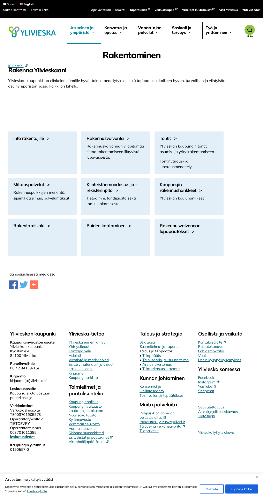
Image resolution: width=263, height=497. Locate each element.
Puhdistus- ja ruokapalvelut (162, 422)
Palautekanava (211, 346)
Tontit (165, 138)
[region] (131, 485)
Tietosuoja (206, 416)
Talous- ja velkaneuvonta (160, 426)
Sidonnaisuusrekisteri (86, 432)
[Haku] (250, 29)
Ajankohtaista (101, 10)
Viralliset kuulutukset (196, 10)
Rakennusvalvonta (105, 138)
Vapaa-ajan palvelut (149, 30)
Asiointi (120, 10)
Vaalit (203, 355)
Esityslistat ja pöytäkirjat (89, 437)
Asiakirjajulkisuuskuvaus (218, 411)
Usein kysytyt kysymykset (219, 359)
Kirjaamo (76, 373)
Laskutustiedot (81, 368)
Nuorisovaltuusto (82, 415)
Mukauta (212, 489)
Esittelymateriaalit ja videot (91, 364)
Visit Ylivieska (228, 10)
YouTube (205, 386)
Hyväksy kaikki (241, 489)
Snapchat (206, 391)
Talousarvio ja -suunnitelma (165, 359)
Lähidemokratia (211, 351)
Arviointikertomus (157, 364)
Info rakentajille (28, 138)
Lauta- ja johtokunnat (86, 410)
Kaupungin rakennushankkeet (178, 187)
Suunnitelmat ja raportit (159, 346)
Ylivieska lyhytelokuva (216, 432)
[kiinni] (258, 476)
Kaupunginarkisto (83, 377)
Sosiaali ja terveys (181, 30)
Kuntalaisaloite (210, 342)
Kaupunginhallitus (83, 401)
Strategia (147, 342)
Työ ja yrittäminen (216, 30)
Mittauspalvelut (28, 184)
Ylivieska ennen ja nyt (87, 342)
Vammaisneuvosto (84, 424)
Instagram (207, 382)
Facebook (206, 377)
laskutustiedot (22, 436)
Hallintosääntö (152, 391)
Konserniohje (150, 386)
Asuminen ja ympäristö (82, 30)
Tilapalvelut (149, 430)
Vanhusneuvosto (83, 428)
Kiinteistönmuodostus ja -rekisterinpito (112, 187)
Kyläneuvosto (80, 419)
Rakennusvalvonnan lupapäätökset (180, 228)
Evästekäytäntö (37, 491)
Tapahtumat (138, 10)
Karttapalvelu (80, 351)
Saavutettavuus (211, 407)
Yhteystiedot (251, 10)
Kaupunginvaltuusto (85, 406)
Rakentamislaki (28, 225)
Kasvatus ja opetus (115, 30)
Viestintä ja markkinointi (88, 359)
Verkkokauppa (164, 10)
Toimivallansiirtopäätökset (161, 395)
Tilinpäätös (151, 355)
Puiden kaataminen (106, 225)
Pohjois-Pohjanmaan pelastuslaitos (157, 415)
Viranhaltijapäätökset (86, 441)
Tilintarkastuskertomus (161, 368)
